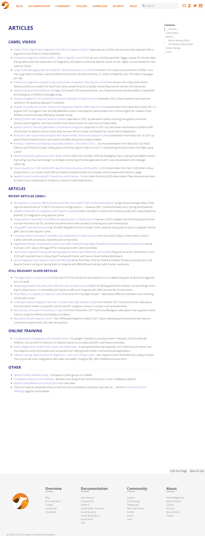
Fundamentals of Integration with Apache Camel (41, 338)
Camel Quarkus (88, 511)
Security (118, 6)
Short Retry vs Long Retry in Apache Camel (38, 294)
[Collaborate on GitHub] (184, 6)
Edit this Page (178, 471)
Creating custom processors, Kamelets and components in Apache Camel (55, 235)
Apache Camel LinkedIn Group (31, 375)
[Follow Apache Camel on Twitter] (195, 6)
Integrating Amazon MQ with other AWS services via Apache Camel (51, 285)
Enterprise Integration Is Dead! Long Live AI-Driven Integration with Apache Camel (60, 82)
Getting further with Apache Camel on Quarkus (40, 119)
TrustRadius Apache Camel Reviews (34, 379)
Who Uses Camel (135, 508)
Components (87, 501)
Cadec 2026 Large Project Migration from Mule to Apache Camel (50, 49)
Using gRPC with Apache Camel (31, 227)
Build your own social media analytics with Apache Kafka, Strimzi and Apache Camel (61, 135)
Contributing (133, 501)
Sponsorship (172, 511)
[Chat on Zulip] (190, 6)
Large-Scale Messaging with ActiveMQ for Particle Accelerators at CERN (54, 70)
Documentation (39, 6)
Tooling (81, 6)
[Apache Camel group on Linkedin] (200, 6)
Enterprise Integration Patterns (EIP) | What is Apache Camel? (49, 57)
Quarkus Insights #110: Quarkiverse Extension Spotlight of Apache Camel (55, 98)
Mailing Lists (133, 504)
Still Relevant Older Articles (180, 44)
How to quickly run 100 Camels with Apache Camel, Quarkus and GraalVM (56, 168)
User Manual (87, 497)
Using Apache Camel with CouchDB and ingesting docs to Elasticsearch (54, 219)
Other (169, 52)
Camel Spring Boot (90, 515)
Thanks (169, 515)
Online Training (173, 48)
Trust (133, 6)
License (170, 504)
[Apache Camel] (5, 5)
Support (131, 497)
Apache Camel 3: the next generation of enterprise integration (49, 127)
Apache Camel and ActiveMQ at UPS (34, 90)
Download (100, 6)
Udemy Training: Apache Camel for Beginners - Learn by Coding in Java (54, 355)
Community (63, 6)
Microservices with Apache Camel (33, 318)
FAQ (83, 522)
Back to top (197, 471)
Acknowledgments (175, 497)
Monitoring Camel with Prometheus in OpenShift (41, 310)
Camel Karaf (87, 519)
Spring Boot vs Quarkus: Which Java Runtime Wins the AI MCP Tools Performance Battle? (64, 203)
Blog (19, 6)
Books (130, 515)
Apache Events (173, 501)
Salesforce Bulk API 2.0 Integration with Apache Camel (44, 211)
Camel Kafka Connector (92, 508)
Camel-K (85, 504)
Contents (172, 29)
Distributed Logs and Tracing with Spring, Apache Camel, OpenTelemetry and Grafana (62, 252)
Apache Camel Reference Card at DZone (36, 383)
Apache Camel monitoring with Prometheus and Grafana (46, 176)
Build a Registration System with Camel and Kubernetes (45, 346)
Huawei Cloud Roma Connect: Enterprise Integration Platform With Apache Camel (60, 107)
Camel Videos (172, 33)
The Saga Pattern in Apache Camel (33, 277)
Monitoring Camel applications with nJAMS (38, 156)
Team (130, 519)
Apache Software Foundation (40, 534)
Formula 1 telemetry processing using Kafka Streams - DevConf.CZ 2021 (55, 143)
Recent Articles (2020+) (179, 40)
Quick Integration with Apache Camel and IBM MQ (42, 260)
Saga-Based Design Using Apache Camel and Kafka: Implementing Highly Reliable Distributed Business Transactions (79, 243)
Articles (169, 36)
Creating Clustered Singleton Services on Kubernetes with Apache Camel (55, 302)
